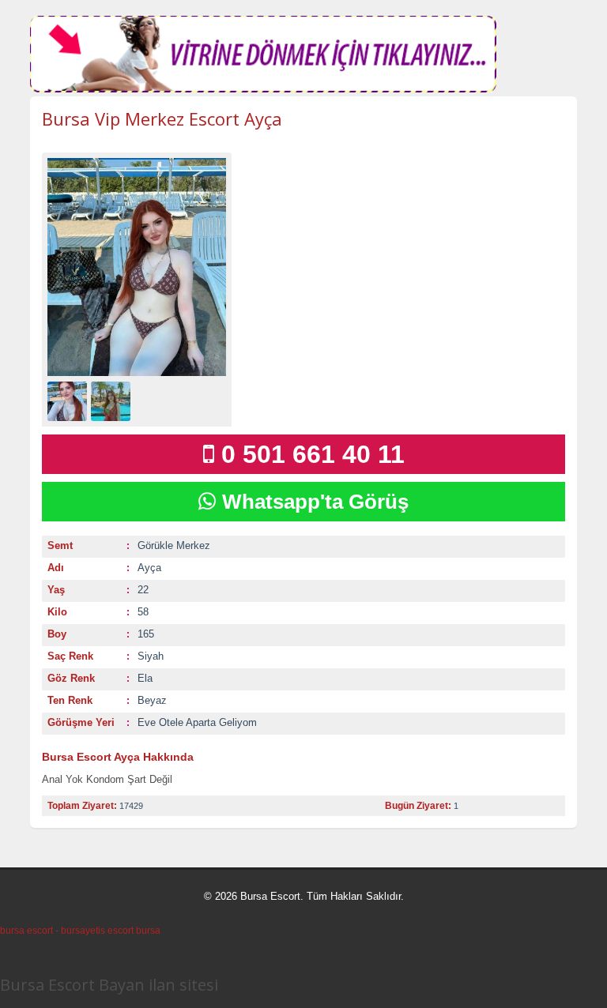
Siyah (151, 656)
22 (143, 590)
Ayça (149, 568)
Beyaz (152, 700)
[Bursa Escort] (263, 89)
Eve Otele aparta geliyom (197, 722)
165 (146, 634)
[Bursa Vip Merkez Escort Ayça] (136, 267)
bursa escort (26, 930)
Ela (145, 678)
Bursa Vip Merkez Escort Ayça (162, 118)
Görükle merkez (174, 545)
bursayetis (83, 930)
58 (143, 612)
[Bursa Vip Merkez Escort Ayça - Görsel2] (112, 400)
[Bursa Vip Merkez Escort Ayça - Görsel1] (69, 400)
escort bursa (133, 930)
